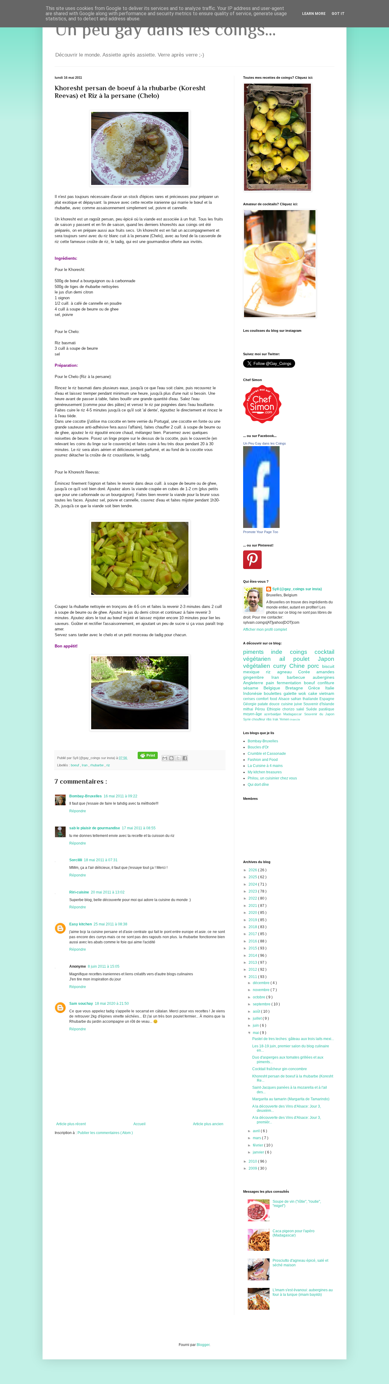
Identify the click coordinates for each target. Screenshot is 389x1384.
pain (271, 682)
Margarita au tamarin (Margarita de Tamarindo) (290, 1099)
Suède (312, 709)
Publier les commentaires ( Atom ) (105, 1133)
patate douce (269, 704)
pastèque (326, 709)
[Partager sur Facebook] (185, 758)
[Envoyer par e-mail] (165, 758)
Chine (298, 666)
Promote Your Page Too (260, 532)
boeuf (75, 765)
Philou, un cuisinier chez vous (272, 778)
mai (256, 1033)
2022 (253, 898)
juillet (258, 1018)
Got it (338, 14)
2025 (253, 877)
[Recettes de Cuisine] (262, 422)
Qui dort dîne (258, 784)
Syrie (247, 719)
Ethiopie (274, 709)
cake (313, 693)
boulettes (273, 693)
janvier (259, 1152)
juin (256, 1025)
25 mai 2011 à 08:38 (110, 924)
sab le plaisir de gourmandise (94, 828)
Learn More (313, 14)
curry (281, 666)
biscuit (328, 666)
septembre (262, 1004)
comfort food (267, 699)
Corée (307, 671)
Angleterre (254, 682)
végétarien (261, 659)
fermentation (290, 682)
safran (296, 699)
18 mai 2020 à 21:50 (112, 1003)
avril (257, 1131)
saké (301, 709)
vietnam (326, 693)
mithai (249, 709)
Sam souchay (81, 1003)
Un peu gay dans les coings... (165, 29)
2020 (253, 913)
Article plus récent (71, 1124)
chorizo (289, 709)
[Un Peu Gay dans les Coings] (261, 527)
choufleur (259, 719)
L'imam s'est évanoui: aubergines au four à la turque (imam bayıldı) (303, 1292)
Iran (85, 765)
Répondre (77, 811)
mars (257, 1138)
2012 (253, 969)
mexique (254, 671)
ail (286, 659)
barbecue (300, 677)
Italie (329, 687)
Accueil (139, 1124)
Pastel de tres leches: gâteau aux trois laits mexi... (293, 1039)
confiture (326, 682)
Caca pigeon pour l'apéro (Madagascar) (294, 1233)
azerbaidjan (273, 714)
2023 (253, 891)
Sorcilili (75, 860)
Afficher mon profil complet (265, 629)
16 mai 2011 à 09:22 (120, 796)
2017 (253, 934)
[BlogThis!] (171, 758)
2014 (253, 955)
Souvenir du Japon (319, 714)
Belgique (274, 687)
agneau (287, 671)
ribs (269, 719)
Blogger (203, 1345)
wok (303, 693)
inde (280, 652)
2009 (253, 1168)
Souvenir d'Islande (318, 704)
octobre (259, 997)
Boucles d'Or (258, 747)
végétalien (258, 666)
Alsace (284, 699)
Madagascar (293, 714)
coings (302, 652)
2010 (253, 1161)
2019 (253, 920)
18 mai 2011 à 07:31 (101, 860)
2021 (253, 906)
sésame (253, 687)
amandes (325, 671)
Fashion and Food (263, 760)
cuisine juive (292, 704)
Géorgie (250, 704)
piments (257, 652)
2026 (253, 870)
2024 (253, 884)
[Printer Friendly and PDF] (148, 758)
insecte (295, 719)
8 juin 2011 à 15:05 (103, 966)
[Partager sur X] (178, 758)
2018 (253, 927)
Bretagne (296, 687)
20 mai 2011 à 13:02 (108, 892)
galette (291, 693)
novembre (261, 990)
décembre (261, 983)
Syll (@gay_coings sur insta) (297, 589)
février (258, 1145)
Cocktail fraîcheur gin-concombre (279, 1069)
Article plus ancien (208, 1124)
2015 (253, 948)
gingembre (257, 677)
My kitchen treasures (265, 772)
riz (108, 765)
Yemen (284, 719)
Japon (326, 659)
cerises (249, 699)
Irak (276, 719)
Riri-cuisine (79, 892)
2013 (253, 962)
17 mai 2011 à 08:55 (139, 828)
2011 (253, 977)
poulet (305, 659)
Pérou (261, 709)
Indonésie (253, 693)
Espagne (326, 699)
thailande (311, 699)
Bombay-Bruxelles (85, 796)
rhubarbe (97, 765)
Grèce (316, 687)
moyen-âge (253, 714)
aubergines (323, 677)
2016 (253, 941)
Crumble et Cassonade (267, 753)
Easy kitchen (80, 924)
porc (315, 666)
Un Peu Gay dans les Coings (264, 443)
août (257, 1011)
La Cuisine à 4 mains (265, 766)
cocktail (324, 652)
